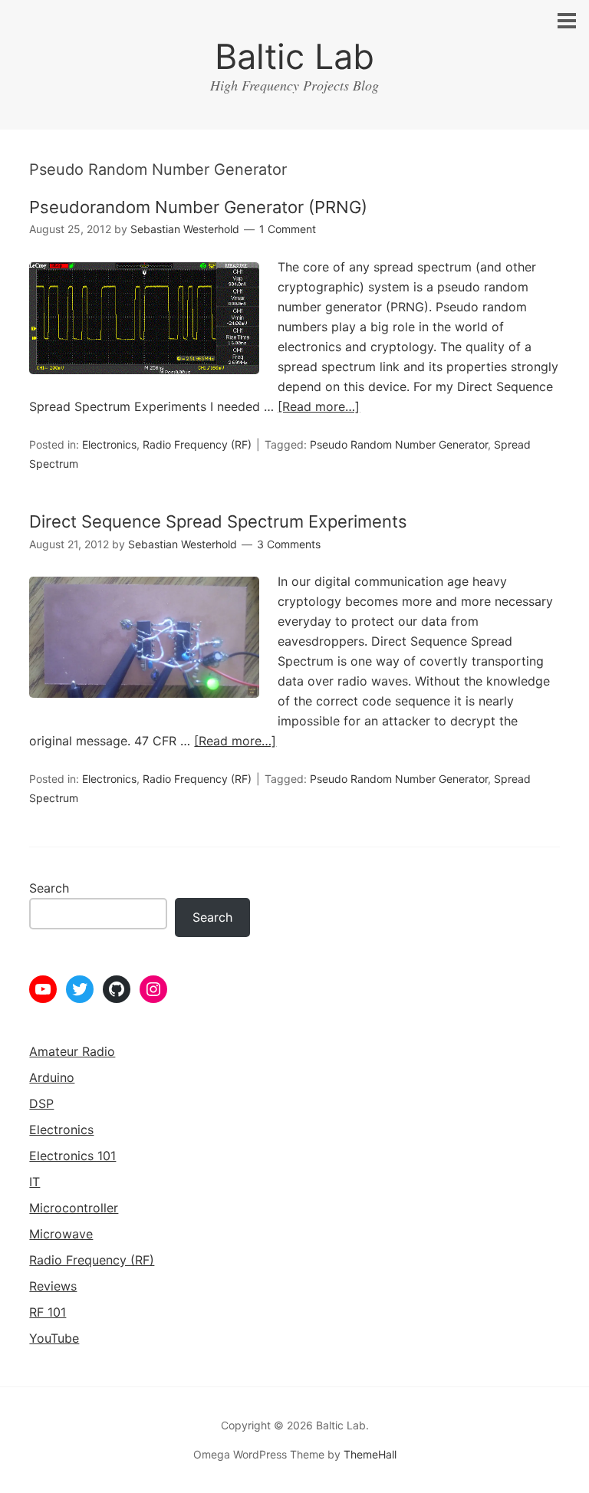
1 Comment (287, 228)
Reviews (53, 1286)
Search (49, 888)
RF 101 (47, 1312)
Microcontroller (73, 1207)
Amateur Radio (72, 1051)
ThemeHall (370, 1454)
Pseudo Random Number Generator (399, 444)
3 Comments (289, 544)
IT (34, 1181)
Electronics (109, 444)
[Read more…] (319, 406)
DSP (41, 1103)
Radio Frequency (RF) (197, 444)
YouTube (54, 1338)
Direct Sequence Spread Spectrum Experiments (218, 521)
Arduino (51, 1077)
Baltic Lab (294, 56)
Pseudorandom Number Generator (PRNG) (198, 207)
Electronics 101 (72, 1155)
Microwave (61, 1233)
